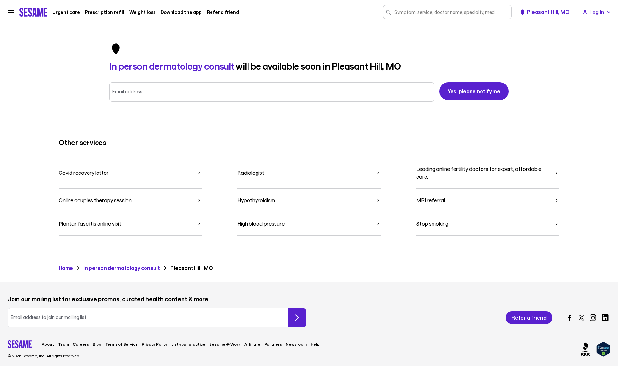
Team (63, 344)
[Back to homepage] (33, 12)
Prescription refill (104, 12)
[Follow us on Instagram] (592, 317)
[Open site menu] (11, 12)
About (48, 344)
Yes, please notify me (474, 91)
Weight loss (142, 12)
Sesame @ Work (224, 344)
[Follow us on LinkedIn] (605, 317)
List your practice (188, 344)
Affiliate (252, 344)
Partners (273, 344)
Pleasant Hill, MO (548, 12)
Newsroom (296, 344)
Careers (81, 344)
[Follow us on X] (581, 317)
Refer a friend (223, 12)
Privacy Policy (154, 344)
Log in (596, 12)
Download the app (181, 12)
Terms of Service (121, 344)
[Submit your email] (297, 317)
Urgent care (66, 12)
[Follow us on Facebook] (569, 317)
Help (315, 344)
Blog (97, 344)
